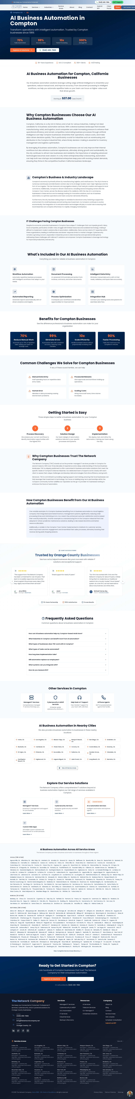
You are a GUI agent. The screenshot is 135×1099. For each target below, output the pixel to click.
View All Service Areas (69, 768)
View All (119, 1041)
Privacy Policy (98, 1092)
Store (118, 7)
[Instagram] (28, 1030)
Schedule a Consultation (81, 979)
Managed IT (15, 1047)
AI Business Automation (24, 1049)
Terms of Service (110, 1092)
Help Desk (14, 1049)
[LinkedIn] (13, 1030)
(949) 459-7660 (49, 50)
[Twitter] (18, 1030)
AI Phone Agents (16, 1051)
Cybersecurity (23, 1047)
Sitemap (120, 1092)
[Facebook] (23, 1030)
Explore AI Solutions (21, 50)
